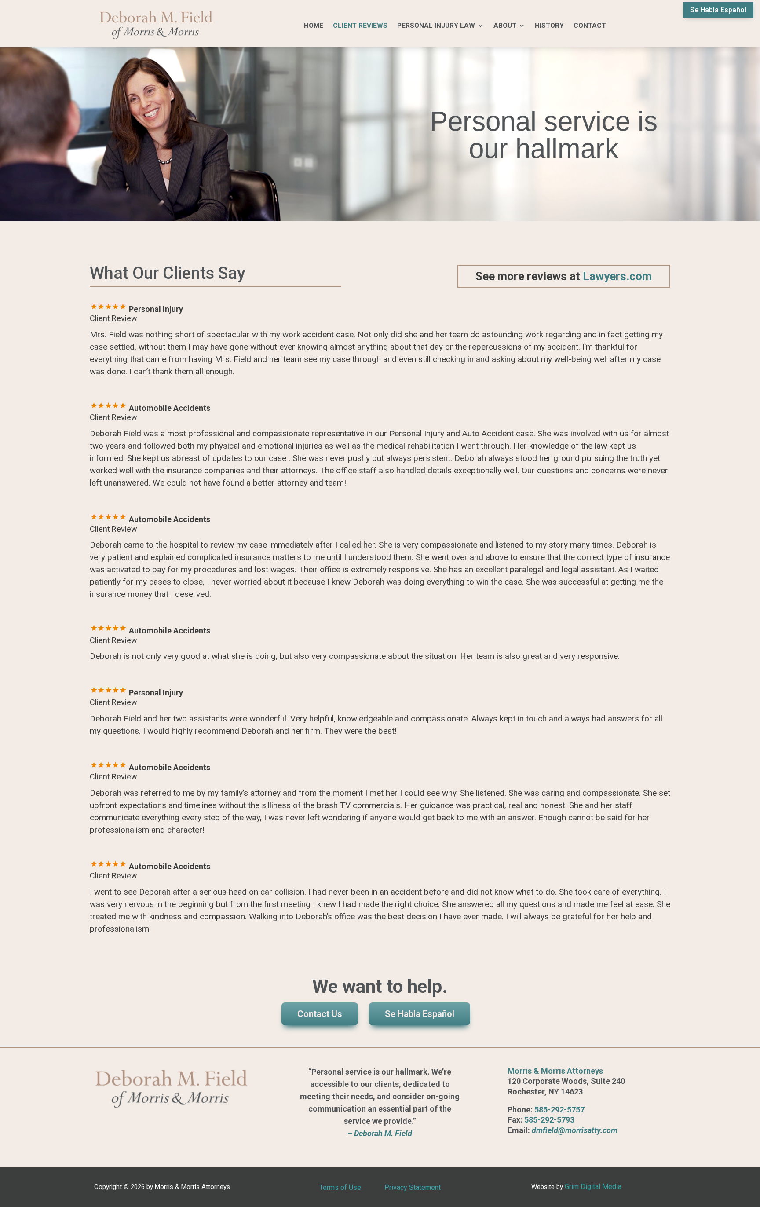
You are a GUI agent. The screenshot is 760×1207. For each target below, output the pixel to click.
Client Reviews (360, 25)
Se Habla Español (718, 10)
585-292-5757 (559, 1109)
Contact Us (319, 1014)
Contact (590, 25)
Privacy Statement (412, 1187)
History (549, 25)
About (504, 25)
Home (313, 25)
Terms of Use (340, 1187)
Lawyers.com (617, 276)
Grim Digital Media (593, 1186)
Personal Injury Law (436, 25)
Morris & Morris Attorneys (555, 1070)
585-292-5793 (549, 1119)
